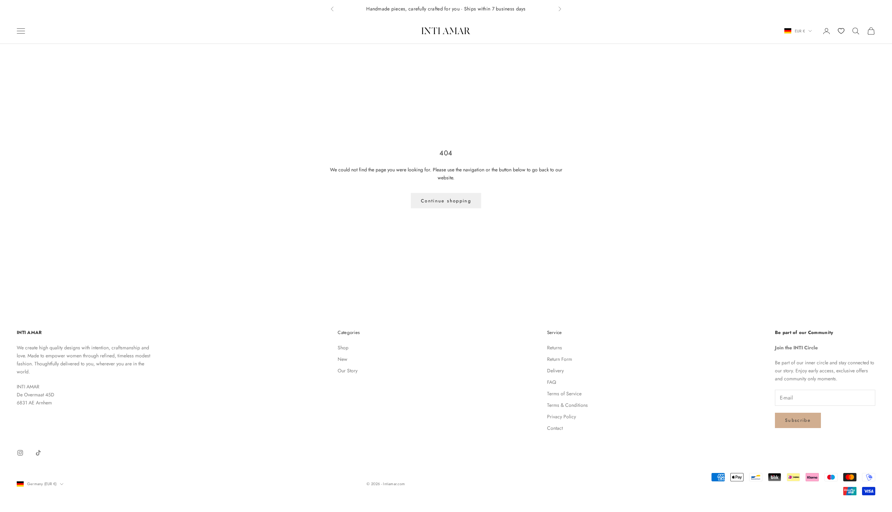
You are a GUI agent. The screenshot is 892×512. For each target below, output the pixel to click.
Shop (343, 347)
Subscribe (798, 420)
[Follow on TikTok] (38, 452)
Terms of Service (564, 393)
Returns (554, 347)
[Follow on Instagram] (20, 452)
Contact (555, 428)
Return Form (559, 359)
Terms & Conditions (567, 405)
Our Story (347, 370)
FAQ (551, 382)
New (342, 359)
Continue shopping (446, 200)
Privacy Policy (561, 416)
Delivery (555, 370)
